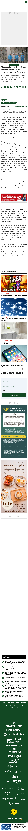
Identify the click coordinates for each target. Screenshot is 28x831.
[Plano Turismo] (20, 793)
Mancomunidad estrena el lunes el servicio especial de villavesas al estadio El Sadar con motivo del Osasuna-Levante (14, 687)
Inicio (3, 702)
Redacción (4, 99)
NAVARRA (3, 91)
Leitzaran (18, 9)
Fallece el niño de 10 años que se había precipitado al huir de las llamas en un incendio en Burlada (13, 662)
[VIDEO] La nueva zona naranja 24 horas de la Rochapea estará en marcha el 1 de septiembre (14, 673)
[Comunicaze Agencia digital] (14, 711)
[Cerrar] (27, 823)
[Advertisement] (14, 541)
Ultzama (13, 9)
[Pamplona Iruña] (20, 799)
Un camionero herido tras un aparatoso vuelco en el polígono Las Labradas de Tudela (13, 668)
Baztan (8, 9)
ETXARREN (8, 91)
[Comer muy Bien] (7, 793)
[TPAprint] (7, 799)
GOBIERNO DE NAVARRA (17, 91)
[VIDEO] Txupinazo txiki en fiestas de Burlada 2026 (12, 692)
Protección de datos (14, 707)
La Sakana (3, 9)
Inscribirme (14, 395)
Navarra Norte (14, 64)
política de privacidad (21, 390)
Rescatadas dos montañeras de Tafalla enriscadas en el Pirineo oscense (13, 678)
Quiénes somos (10, 702)
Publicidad (23, 702)
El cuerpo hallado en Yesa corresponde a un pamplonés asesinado (14, 682)
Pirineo (23, 9)
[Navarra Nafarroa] (14, 804)
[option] (14, 5)
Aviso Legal (8, 705)
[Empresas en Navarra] (7, 788)
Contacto (17, 702)
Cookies (14, 705)
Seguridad (19, 705)
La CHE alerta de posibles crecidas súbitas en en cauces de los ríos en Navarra (12, 697)
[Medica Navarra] (20, 788)
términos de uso (12, 390)
